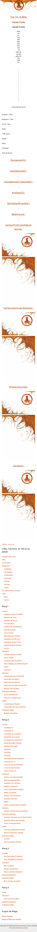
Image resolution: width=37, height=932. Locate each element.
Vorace (6, 648)
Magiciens (5, 673)
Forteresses (6, 562)
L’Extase (7, 584)
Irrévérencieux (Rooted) (12, 704)
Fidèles (4, 701)
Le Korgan (7, 755)
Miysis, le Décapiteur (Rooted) (14, 789)
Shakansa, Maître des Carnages (14, 820)
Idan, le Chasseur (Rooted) (12, 842)
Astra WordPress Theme (19, 927)
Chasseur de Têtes (10, 617)
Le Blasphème (8, 575)
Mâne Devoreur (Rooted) (12, 636)
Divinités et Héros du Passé (11, 590)
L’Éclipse (7, 581)
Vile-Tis (6, 600)
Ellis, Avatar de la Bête (11, 898)
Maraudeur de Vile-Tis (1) (12, 639)
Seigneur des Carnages (11, 688)
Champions (5, 651)
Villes (3, 559)
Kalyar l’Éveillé (8, 657)
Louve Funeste (9, 633)
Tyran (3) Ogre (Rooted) (12, 767)
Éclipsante (7, 749)
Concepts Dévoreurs (9, 556)
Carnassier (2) (8, 730)
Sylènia (6, 801)
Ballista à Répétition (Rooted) (11, 919)
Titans (4, 892)
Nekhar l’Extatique (10, 792)
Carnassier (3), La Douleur (12, 734)
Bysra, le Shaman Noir (11, 694)
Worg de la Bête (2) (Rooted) (13, 859)
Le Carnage (7, 578)
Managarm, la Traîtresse (12, 783)
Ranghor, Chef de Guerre (12, 795)
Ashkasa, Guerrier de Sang (13, 654)
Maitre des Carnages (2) (12, 682)
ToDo (4, 593)
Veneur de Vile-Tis (10, 771)
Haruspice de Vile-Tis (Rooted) (14, 676)
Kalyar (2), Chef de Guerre (13, 660)
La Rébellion (8, 569)
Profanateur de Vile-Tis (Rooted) (15, 707)
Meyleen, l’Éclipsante (11, 786)
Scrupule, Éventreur (10, 798)
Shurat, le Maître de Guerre (13, 871)
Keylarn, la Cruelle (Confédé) (13, 777)
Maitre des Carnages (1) (12, 679)
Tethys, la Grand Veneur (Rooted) (15, 805)
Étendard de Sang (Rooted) (13, 626)
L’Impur (6, 587)
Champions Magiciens (9, 691)
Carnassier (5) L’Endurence (13, 740)
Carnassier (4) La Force (12, 737)
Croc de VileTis (9, 623)
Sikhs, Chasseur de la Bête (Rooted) (15, 663)
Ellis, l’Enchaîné (9, 865)
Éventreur (7, 752)
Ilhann (6, 596)
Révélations (6, 566)
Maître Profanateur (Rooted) (13, 832)
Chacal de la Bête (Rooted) (13, 743)
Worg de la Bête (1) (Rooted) (13, 856)
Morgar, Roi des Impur (11, 868)
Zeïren (6, 666)
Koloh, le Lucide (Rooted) (12, 780)
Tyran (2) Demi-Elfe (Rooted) (13, 764)
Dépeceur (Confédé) (10, 746)
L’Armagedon (8, 572)
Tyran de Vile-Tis (9, 761)
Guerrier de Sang (9, 629)
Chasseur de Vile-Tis (10, 620)
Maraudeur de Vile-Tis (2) (12, 642)
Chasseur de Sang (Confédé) (13, 614)
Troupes (4, 611)
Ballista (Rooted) (7, 916)
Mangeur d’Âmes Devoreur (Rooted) (16, 811)
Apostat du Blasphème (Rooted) (14, 829)
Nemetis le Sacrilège (10, 713)
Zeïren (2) (7, 670)
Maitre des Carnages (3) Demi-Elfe (15, 685)
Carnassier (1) (8, 727)
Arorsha (6, 838)
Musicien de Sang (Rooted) (12, 645)
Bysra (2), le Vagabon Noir (12, 697)
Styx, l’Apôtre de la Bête (12, 881)
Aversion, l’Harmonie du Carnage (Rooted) (18, 817)
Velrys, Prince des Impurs (12, 823)
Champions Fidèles (8, 710)
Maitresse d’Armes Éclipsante (14, 758)
